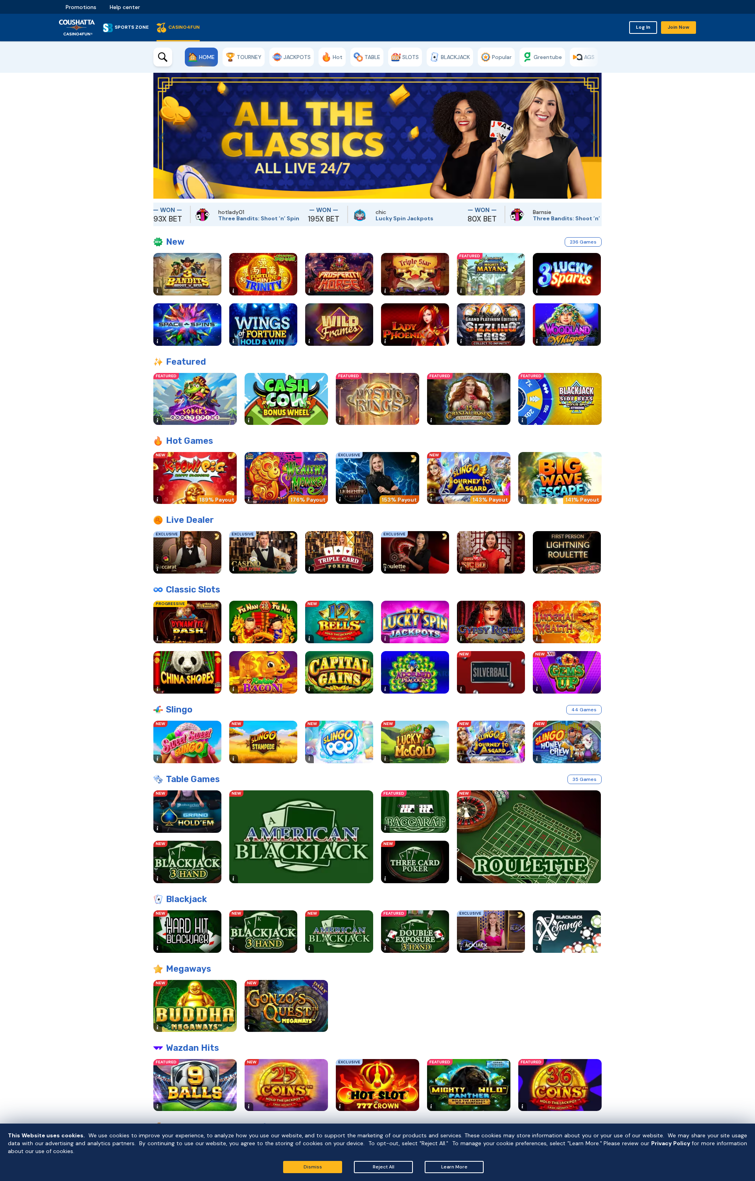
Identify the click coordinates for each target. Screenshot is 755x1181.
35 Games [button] (585, 779)
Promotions (81, 7)
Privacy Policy (670, 1143)
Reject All (383, 1167)
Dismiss (313, 1167)
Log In (643, 27)
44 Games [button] (584, 710)
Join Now (678, 27)
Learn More (454, 1167)
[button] (159, 136)
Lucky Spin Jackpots (361, 218)
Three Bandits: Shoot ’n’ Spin (215, 218)
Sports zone (132, 27)
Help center (125, 7)
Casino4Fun (184, 27)
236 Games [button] (583, 242)
